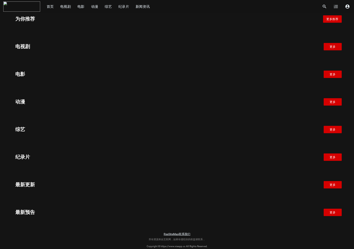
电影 (81, 7)
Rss (166, 234)
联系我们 (184, 234)
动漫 (94, 7)
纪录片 (123, 7)
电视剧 (65, 7)
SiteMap (173, 234)
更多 (333, 46)
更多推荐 (332, 19)
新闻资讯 (143, 7)
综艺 (108, 7)
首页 (50, 7)
